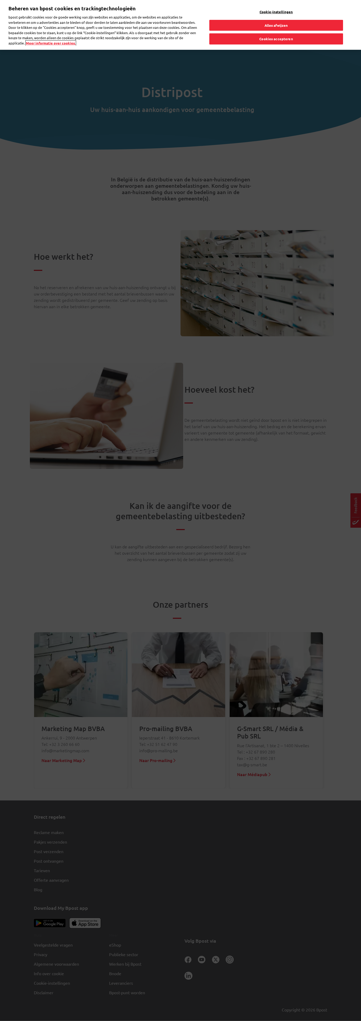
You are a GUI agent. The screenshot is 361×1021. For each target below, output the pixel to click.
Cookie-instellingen (276, 12)
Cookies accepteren (276, 39)
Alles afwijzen (276, 25)
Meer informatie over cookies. (51, 43)
